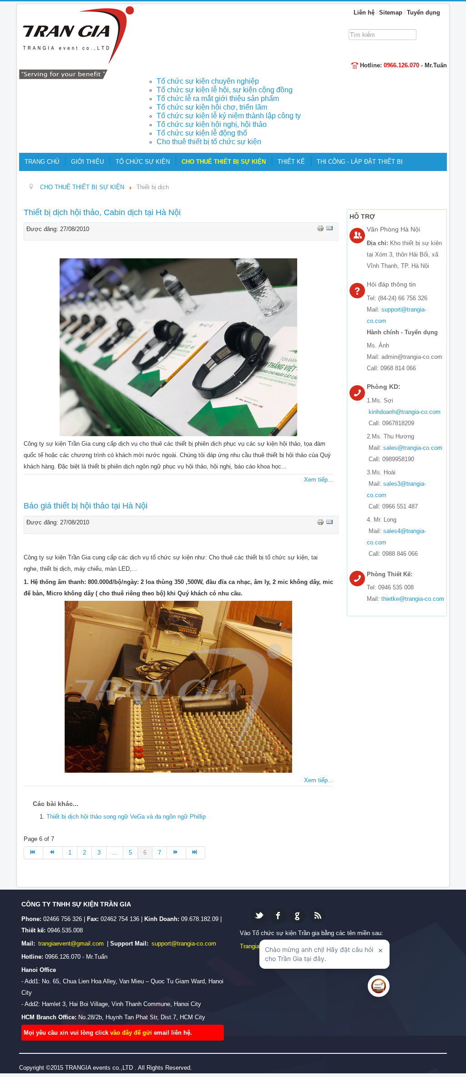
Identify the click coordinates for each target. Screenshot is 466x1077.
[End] (195, 852)
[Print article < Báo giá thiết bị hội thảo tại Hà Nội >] (321, 521)
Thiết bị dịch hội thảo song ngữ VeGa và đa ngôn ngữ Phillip (126, 816)
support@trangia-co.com (184, 943)
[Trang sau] (176, 852)
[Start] (33, 852)
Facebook (278, 915)
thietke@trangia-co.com (412, 598)
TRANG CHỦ (42, 161)
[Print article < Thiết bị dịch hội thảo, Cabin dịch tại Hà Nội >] (321, 228)
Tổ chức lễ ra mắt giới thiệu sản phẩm (218, 98)
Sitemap (390, 12)
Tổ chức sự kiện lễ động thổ (202, 133)
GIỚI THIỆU (87, 161)
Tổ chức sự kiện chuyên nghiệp (208, 81)
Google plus (297, 915)
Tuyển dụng (423, 12)
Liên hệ (364, 12)
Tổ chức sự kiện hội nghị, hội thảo (212, 124)
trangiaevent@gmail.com (72, 943)
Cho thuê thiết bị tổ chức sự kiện (209, 142)
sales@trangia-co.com (412, 447)
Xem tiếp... (318, 479)
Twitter (258, 915)
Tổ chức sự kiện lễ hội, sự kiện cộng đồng (225, 90)
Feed (317, 915)
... (114, 852)
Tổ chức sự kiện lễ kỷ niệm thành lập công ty (229, 116)
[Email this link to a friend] (329, 228)
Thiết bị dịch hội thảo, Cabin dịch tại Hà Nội (102, 212)
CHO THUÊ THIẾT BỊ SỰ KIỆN (224, 161)
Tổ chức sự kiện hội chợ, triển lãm (212, 107)
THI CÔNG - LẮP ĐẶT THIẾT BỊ (360, 161)
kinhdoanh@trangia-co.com (405, 411)
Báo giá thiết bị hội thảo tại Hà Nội (85, 505)
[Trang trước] (52, 852)
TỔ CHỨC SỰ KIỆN (143, 161)
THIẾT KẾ (291, 161)
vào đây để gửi (132, 1032)
